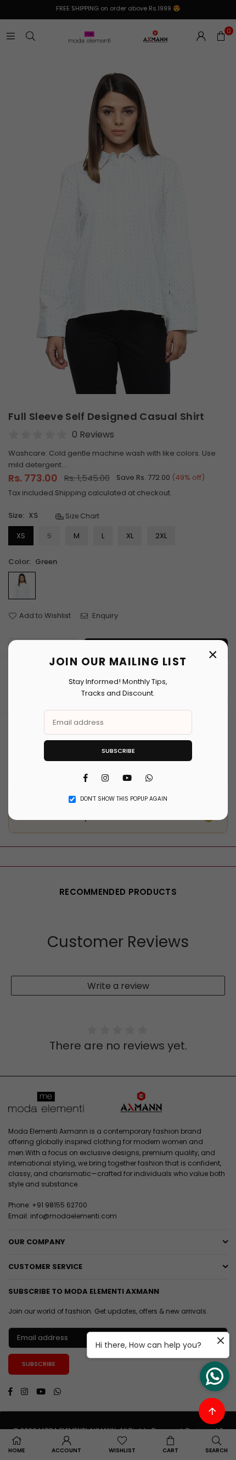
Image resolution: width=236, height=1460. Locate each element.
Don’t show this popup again (123, 799)
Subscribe (118, 750)
